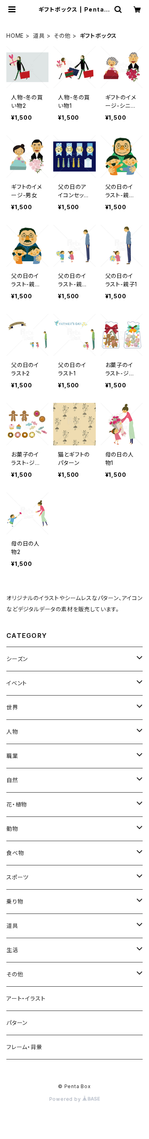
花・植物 (16, 804)
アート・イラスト (25, 998)
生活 (12, 950)
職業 (12, 755)
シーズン (17, 658)
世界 (12, 707)
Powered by (66, 1099)
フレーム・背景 (24, 1047)
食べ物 (15, 852)
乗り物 (14, 901)
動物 (12, 828)
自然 (12, 780)
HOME (15, 35)
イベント (16, 683)
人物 (12, 731)
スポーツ (17, 877)
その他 (62, 35)
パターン (16, 1022)
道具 (39, 35)
